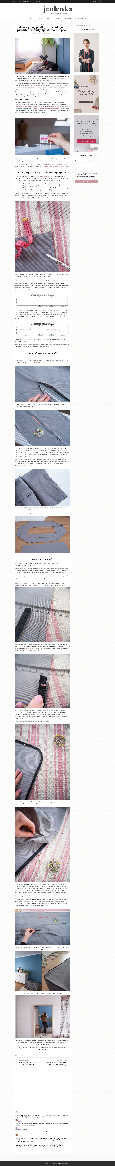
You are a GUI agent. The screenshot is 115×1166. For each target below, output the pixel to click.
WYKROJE (39, 18)
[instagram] (88, 1)
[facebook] (91, 1)
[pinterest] (98, 1)
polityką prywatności (81, 178)
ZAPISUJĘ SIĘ (86, 181)
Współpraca (22, 1)
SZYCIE (40, 33)
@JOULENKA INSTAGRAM (57, 1158)
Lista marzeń (37, 1)
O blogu (15, 1)
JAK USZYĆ (35, 33)
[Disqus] (42, 1089)
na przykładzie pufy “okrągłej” (45, 176)
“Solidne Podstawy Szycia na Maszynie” (36, 85)
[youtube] (93, 1)
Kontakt (29, 1)
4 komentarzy (48, 33)
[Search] (100, 1)
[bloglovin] (96, 1)
